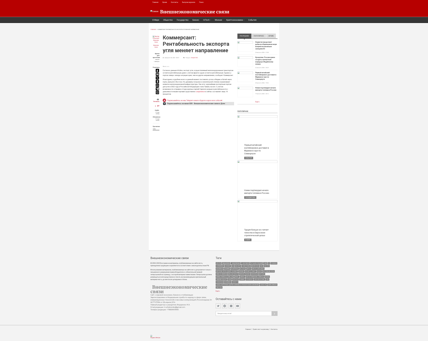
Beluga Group (233, 274)
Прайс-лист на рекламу (261, 329)
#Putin (218, 263)
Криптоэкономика (234, 20)
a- (155, 106)
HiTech (206, 20)
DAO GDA (219, 287)
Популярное (259, 36)
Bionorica (255, 274)
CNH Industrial (259, 279)
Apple (249, 268)
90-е (261, 266)
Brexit (242, 276)
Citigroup (249, 279)
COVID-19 (235, 282)
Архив (164, 2)
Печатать (156, 101)
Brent (237, 276)
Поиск (201, 2)
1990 (265, 263)
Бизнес (195, 20)
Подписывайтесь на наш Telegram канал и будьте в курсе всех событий (194, 100)
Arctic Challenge (258, 268)
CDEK (229, 279)
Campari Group (221, 279)
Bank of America (221, 274)
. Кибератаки (235, 263)
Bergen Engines (245, 274)
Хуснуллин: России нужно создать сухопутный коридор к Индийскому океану (265, 60)
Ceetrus (235, 279)
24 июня (228, 266)
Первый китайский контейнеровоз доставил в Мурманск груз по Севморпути (265, 76)
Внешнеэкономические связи (194, 12)
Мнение (218, 20)
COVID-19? (263, 284)
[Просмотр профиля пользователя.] (156, 39)
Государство (182, 20)
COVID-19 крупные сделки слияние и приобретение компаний (237, 284)
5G (233, 266)
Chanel (242, 279)
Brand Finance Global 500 (224, 276)
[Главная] (154, 11)
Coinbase (228, 282)
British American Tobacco (254, 276)
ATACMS (241, 271)
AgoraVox (219, 268)
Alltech (242, 268)
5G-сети (238, 266)
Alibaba (227, 268)
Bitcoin (262, 274)
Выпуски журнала (188, 2)
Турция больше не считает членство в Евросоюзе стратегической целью (256, 233)
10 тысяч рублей (256, 263)
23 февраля (220, 266)
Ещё (257, 102)
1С (269, 263)
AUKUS (259, 271)
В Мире (155, 20)
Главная (155, 2)
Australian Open (268, 271)
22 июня (274, 263)
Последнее (245, 36)
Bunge (267, 276)
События (252, 20)
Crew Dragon (272, 284)
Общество (168, 20)
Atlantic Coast (250, 271)
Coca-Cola (219, 282)
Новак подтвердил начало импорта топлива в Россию (265, 89)
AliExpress (234, 268)
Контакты (174, 2)
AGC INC (266, 266)
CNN (267, 279)
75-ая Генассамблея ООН (250, 266)
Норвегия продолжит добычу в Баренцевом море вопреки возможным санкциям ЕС (266, 45)
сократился (200, 92)
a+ (158, 106)
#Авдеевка (226, 263)
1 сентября (245, 263)
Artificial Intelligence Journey (226, 271)
